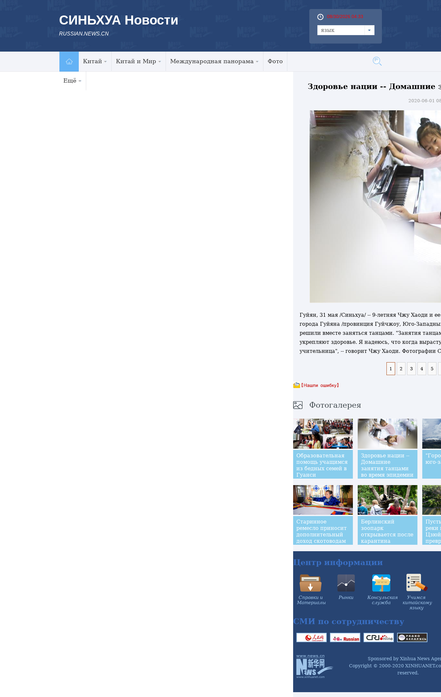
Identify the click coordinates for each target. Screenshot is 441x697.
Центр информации (338, 562)
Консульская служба (382, 600)
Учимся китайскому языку (417, 602)
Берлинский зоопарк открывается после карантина (387, 531)
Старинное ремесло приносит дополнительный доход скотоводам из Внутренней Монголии (321, 538)
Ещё (70, 80)
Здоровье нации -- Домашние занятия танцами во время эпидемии (387, 465)
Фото (275, 61)
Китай (92, 61)
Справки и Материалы (311, 600)
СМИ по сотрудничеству (348, 621)
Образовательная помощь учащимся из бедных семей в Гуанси (322, 465)
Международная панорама (212, 61)
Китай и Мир (136, 61)
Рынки (346, 597)
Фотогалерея (335, 405)
